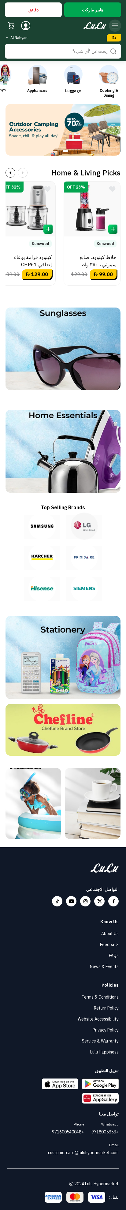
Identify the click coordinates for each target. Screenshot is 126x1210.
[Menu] (115, 26)
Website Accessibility (98, 1019)
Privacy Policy (106, 1030)
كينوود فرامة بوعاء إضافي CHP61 (33, 261)
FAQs (114, 955)
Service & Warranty (100, 1041)
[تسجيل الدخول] (26, 26)
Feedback (109, 944)
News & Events (104, 966)
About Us (110, 933)
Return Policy (106, 1008)
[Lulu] (94, 26)
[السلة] (11, 26)
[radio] (92, 9)
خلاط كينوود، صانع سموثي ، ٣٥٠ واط (98, 261)
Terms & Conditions (100, 997)
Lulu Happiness (104, 1052)
